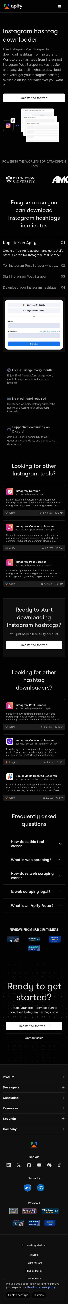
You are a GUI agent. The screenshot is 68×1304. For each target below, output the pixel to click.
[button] (34, 1077)
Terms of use (34, 1262)
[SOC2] (40, 1187)
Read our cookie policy (41, 1287)
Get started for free (34, 98)
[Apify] (13, 6)
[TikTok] (59, 1165)
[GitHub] (29, 1165)
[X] (19, 1165)
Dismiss (39, 1295)
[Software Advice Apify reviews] (29, 1211)
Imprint (34, 1254)
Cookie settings (18, 1295)
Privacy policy (34, 1270)
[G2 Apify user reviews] (18, 1223)
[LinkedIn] (9, 1165)
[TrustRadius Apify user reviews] (34, 1223)
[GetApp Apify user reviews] (13, 1211)
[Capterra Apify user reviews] (50, 1211)
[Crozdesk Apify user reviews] (49, 1223)
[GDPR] (27, 1187)
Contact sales (34, 1038)
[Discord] (49, 1165)
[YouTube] (39, 1165)
